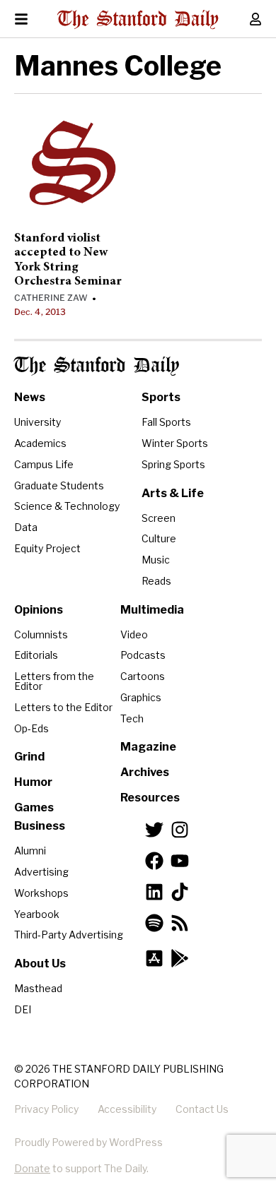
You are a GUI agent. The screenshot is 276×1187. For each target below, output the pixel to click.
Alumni (30, 851)
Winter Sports (175, 443)
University (37, 422)
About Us (40, 963)
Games (34, 807)
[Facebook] (154, 861)
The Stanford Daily (96, 366)
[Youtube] (180, 861)
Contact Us (202, 1109)
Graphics (140, 697)
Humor (33, 782)
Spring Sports (173, 464)
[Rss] (180, 923)
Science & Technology (67, 506)
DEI (22, 1009)
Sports (161, 397)
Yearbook (36, 914)
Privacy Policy (46, 1109)
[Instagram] (180, 830)
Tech (132, 718)
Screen (159, 518)
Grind (29, 756)
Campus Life (44, 464)
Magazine (148, 746)
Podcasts (143, 655)
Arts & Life (173, 493)
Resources (150, 797)
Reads (156, 581)
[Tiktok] (180, 892)
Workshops (41, 893)
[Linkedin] (154, 892)
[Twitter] (154, 830)
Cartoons (142, 676)
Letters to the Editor (63, 707)
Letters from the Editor (54, 681)
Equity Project (47, 548)
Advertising (41, 872)
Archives (144, 772)
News (29, 397)
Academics (40, 443)
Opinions (38, 609)
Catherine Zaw (51, 297)
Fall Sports (166, 422)
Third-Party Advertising (68, 935)
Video (134, 634)
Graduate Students (59, 485)
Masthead (38, 988)
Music (156, 560)
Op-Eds (31, 728)
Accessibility (127, 1109)
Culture (159, 538)
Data (26, 527)
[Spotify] (154, 923)
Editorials (36, 655)
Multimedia (152, 609)
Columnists (41, 634)
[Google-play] (180, 958)
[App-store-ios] (154, 958)
